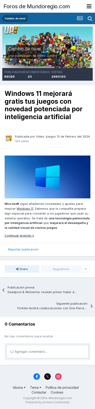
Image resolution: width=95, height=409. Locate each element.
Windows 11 (25, 208)
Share (23, 269)
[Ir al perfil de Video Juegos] (8, 138)
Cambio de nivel (24, 49)
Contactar (39, 392)
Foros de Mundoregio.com (36, 6)
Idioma (18, 387)
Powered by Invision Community (47, 402)
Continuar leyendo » (19, 235)
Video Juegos (47, 55)
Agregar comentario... (30, 351)
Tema (34, 387)
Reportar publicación (23, 249)
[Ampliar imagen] (47, 177)
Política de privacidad (62, 387)
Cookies (57, 392)
